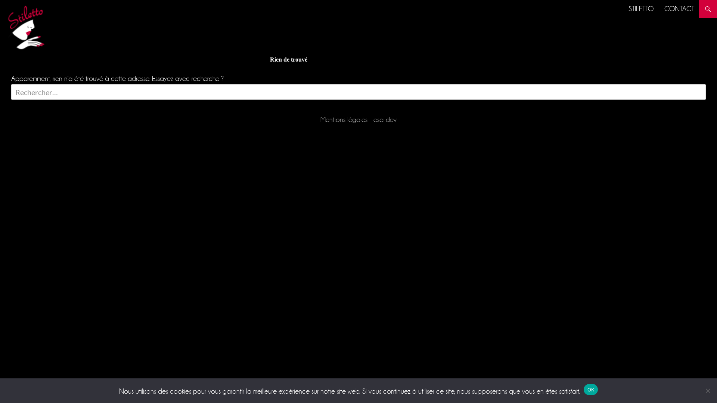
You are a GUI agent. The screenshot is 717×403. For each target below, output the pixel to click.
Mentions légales (343, 120)
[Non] (707, 390)
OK (591, 390)
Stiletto (641, 9)
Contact (679, 9)
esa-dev (385, 120)
